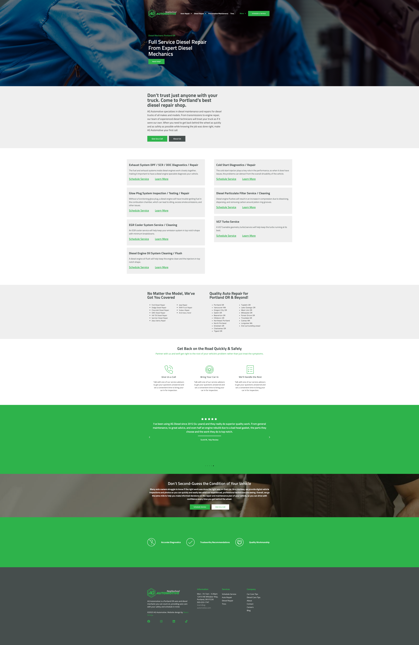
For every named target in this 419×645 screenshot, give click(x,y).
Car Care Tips (252, 594)
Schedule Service (229, 594)
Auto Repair (185, 13)
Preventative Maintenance (218, 13)
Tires (232, 13)
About (249, 600)
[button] (149, 437)
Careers (250, 607)
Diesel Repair (199, 13)
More (242, 13)
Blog (249, 610)
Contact (250, 604)
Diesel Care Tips (253, 597)
